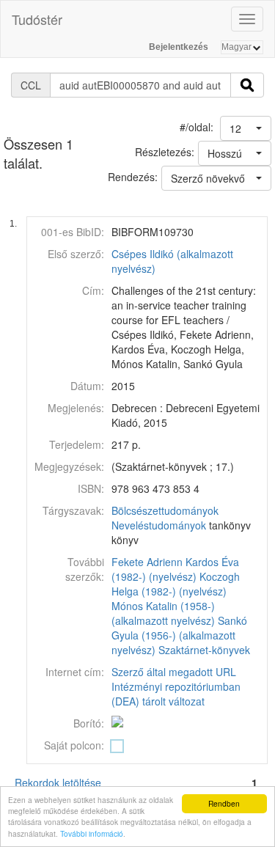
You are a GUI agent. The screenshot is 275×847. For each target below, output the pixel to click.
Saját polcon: (74, 745)
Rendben (224, 803)
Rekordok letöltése (58, 782)
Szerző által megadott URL (173, 671)
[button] (245, 128)
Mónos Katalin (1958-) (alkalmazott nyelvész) (163, 613)
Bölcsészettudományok (165, 510)
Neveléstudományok (158, 525)
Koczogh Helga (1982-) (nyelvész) (175, 583)
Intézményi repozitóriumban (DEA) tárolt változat (176, 693)
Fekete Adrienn (147, 561)
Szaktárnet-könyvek (204, 649)
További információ (91, 833)
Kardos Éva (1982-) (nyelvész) (175, 569)
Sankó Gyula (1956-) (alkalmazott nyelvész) (179, 635)
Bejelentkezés (178, 47)
